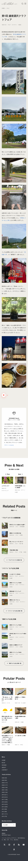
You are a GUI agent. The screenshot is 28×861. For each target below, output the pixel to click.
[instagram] (9, 844)
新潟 (20, 24)
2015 (3, 804)
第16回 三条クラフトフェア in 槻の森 (18, 634)
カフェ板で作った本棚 (20, 735)
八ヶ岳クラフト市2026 (15, 574)
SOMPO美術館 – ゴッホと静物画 (20, 486)
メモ (9, 703)
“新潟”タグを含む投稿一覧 (15, 663)
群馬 (21, 535)
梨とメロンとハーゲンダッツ (16, 541)
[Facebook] (14, 844)
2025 (3, 780)
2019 (3, 795)
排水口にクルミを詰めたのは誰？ (17, 524)
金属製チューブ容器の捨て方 (20, 698)
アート (23, 490)
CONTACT (4, 770)
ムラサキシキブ (5, 486)
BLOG (3, 762)
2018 (3, 797)
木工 (22, 744)
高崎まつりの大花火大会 (15, 533)
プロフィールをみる (9, 445)
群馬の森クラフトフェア (15, 591)
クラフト (15, 24)
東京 (17, 492)
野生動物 (22, 526)
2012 (3, 811)
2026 (3, 778)
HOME (3, 760)
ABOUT (4, 767)
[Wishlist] (14, 849)
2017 (3, 799)
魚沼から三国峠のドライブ (16, 645)
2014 (3, 807)
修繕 (22, 722)
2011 (3, 814)
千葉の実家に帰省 (14, 550)
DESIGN (4, 765)
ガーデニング (5, 490)
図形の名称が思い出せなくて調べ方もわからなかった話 (7, 718)
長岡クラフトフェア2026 (15, 582)
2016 (3, 802)
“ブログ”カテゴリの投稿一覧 (15, 560)
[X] (4, 844)
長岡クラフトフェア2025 (15, 652)
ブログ (9, 24)
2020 (3, 792)
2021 (3, 790)
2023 (3, 785)
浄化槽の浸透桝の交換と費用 (20, 717)
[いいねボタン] (4, 395)
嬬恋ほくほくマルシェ (15, 600)
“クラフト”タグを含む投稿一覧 (15, 611)
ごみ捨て (24, 703)
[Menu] (22, 3)
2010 (3, 816)
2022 (3, 787)
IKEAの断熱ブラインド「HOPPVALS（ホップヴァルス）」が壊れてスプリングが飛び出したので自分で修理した (7, 739)
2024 (3, 782)
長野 (11, 578)
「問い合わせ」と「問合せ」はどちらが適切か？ (7, 698)
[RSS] (19, 844)
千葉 (21, 552)
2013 (3, 809)
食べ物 (21, 543)
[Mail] (23, 844)
